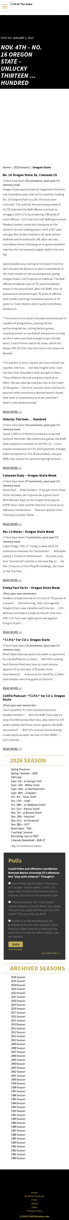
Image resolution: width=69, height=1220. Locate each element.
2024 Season (18, 985)
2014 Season (18, 1024)
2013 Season (18, 1028)
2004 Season (18, 1063)
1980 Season (18, 1158)
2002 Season (18, 1071)
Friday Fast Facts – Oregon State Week (31, 588)
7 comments (33, 537)
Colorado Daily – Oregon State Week (29, 475)
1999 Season (18, 1083)
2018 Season (18, 1008)
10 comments (34, 181)
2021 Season (18, 997)
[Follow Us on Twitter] (42, 1180)
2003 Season (18, 1067)
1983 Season (18, 1146)
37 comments (34, 481)
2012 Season (18, 1032)
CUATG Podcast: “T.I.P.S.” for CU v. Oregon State (34, 698)
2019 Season (18, 1004)
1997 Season (18, 1091)
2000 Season (18, 1079)
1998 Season (18, 1087)
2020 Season (18, 1001)
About (34, 1203)
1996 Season (18, 1095)
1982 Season (18, 1150)
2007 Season (18, 1052)
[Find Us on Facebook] (26, 1180)
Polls (34, 1199)
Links (34, 1207)
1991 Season (18, 1115)
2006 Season (18, 1056)
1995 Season (18, 1099)
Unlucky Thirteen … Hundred (24, 419)
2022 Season (18, 993)
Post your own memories (19, 593)
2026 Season (18, 977)
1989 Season (18, 1123)
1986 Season (18, 1134)
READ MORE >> (12, 412)
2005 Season (18, 1060)
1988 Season (18, 1126)
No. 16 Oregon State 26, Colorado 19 (30, 175)
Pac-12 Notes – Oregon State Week (28, 531)
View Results (15, 949)
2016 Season (18, 1016)
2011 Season (18, 1036)
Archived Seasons (35, 1196)
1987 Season (18, 1130)
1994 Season (18, 1103)
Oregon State (42, 167)
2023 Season (21, 167)
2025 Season (18, 981)
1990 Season (18, 1119)
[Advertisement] (46, 30)
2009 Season (18, 1044)
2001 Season (18, 1075)
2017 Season (18, 1012)
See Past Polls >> (51, 953)
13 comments (34, 645)
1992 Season (18, 1111)
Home (6, 167)
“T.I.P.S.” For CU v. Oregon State (26, 640)
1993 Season (18, 1107)
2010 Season (18, 1040)
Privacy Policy (34, 1210)
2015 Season (18, 1020)
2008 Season (18, 1048)
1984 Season (18, 1142)
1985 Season (18, 1138)
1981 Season (18, 1154)
